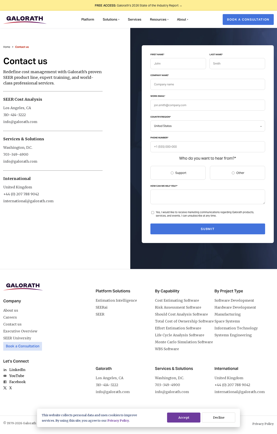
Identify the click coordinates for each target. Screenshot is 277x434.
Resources (158, 19)
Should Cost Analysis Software (181, 314)
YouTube (16, 376)
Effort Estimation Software (178, 328)
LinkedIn (17, 370)
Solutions (110, 19)
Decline (218, 417)
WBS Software (167, 349)
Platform (87, 19)
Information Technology (236, 328)
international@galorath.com (28, 201)
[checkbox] (207, 173)
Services (134, 19)
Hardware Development (235, 307)
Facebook (17, 382)
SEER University (17, 338)
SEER (100, 314)
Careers (10, 317)
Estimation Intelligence (116, 300)
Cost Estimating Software (177, 300)
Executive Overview (20, 331)
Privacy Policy (118, 421)
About (181, 19)
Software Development (234, 300)
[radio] (178, 173)
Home (6, 47)
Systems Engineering (233, 335)
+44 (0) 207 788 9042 (21, 194)
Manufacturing (227, 314)
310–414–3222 (14, 115)
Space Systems (227, 321)
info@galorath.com (20, 122)
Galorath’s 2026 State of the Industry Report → (138, 5)
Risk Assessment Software (178, 307)
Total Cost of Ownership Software (184, 321)
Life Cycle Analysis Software (179, 335)
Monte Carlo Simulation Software (184, 342)
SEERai (102, 307)
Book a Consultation (22, 346)
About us (10, 310)
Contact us (12, 324)
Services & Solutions (174, 368)
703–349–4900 (15, 154)
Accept (183, 417)
